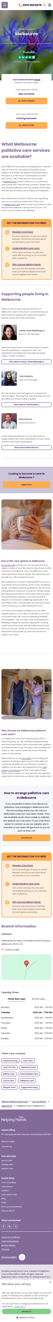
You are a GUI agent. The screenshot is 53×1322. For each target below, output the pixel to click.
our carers (26, 758)
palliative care (10, 181)
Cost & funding (8, 1182)
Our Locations (39, 1101)
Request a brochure (22, 231)
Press (3, 1202)
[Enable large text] (22, 1257)
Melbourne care (12, 204)
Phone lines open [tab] (17, 998)
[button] (26, 1317)
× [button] (50, 1282)
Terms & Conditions (10, 1237)
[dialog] (26, 1300)
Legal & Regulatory (10, 1241)
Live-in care (6, 1160)
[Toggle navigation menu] (50, 5)
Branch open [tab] (38, 998)
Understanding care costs (26, 248)
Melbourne (6, 1105)
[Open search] (45, 5)
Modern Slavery (8, 1245)
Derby (37, 79)
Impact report (8, 1210)
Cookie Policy (19, 1306)
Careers (5, 1190)
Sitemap (5, 1249)
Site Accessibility (9, 1257)
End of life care (8, 565)
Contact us (6, 1146)
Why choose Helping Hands (26, 264)
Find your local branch (11, 1206)
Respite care (7, 1168)
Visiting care (7, 1164)
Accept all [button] (26, 1311)
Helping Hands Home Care (14, 1101)
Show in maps (8, 1141)
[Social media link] (3, 1226)
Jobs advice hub (9, 1194)
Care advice (7, 1186)
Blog (3, 1198)
